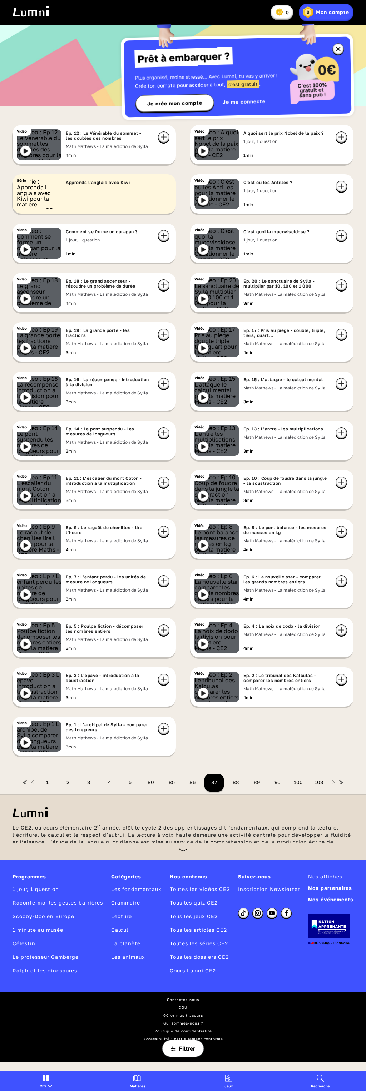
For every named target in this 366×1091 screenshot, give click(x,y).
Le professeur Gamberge (46, 957)
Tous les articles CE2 (198, 930)
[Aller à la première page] (25, 782)
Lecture (121, 916)
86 (192, 782)
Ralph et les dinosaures (45, 970)
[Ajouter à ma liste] (163, 137)
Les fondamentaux (136, 889)
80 (151, 782)
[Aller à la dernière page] (341, 782)
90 (277, 782)
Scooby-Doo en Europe (43, 916)
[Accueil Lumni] (31, 11)
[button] (46, 1081)
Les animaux (128, 957)
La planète (125, 943)
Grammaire (125, 903)
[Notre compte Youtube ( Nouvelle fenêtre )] (272, 913)
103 (319, 782)
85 (172, 782)
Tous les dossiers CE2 (199, 957)
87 (214, 782)
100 (298, 782)
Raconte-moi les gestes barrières (58, 903)
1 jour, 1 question (36, 889)
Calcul (119, 930)
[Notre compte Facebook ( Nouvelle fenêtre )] (286, 913)
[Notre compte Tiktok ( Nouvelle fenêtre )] (243, 913)
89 (257, 782)
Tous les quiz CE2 (194, 903)
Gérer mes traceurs (183, 1015)
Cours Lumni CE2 (193, 970)
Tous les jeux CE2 (194, 916)
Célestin (24, 943)
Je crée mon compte (174, 103)
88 (236, 782)
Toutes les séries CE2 (199, 943)
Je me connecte (244, 101)
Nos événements (330, 899)
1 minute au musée (38, 930)
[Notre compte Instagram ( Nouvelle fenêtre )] (257, 913)
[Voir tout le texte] (183, 849)
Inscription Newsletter (269, 889)
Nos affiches (325, 876)
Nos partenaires (330, 888)
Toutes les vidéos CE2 (200, 889)
